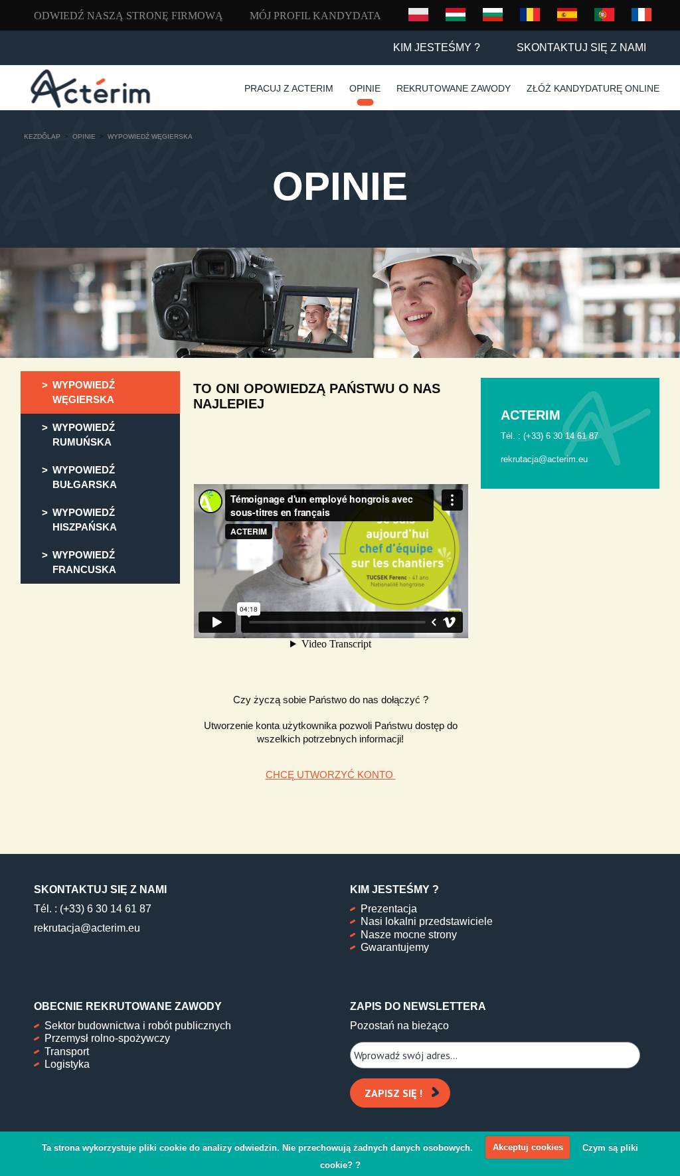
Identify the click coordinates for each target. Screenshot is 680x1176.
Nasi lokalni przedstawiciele (427, 921)
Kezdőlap (42, 136)
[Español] (567, 14)
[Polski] (418, 14)
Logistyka (67, 1064)
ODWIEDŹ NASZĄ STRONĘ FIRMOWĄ (128, 15)
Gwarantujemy (395, 947)
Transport (66, 1051)
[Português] (604, 14)
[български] (492, 14)
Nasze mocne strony (409, 934)
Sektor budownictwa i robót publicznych (137, 1025)
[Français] (641, 14)
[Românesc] (530, 14)
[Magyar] (455, 14)
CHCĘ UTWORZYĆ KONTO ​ (331, 774)
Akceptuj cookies (528, 1147)
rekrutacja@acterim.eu (87, 928)
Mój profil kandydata (315, 15)
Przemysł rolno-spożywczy (107, 1038)
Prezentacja (389, 908)
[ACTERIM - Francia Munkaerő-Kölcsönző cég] (90, 88)
